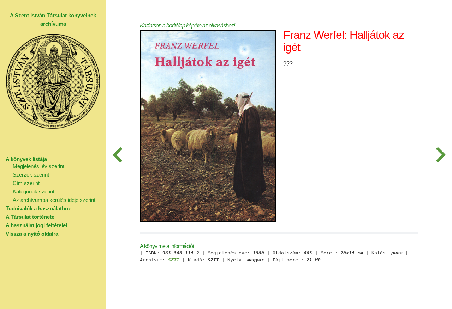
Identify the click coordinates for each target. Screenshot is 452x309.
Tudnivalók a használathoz (38, 208)
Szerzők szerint (31, 175)
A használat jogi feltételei (36, 225)
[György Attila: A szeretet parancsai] (440, 154)
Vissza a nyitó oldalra (32, 234)
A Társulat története (30, 217)
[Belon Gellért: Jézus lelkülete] (117, 154)
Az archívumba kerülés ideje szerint (54, 200)
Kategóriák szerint (33, 191)
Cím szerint (26, 183)
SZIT (173, 260)
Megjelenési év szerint (38, 166)
